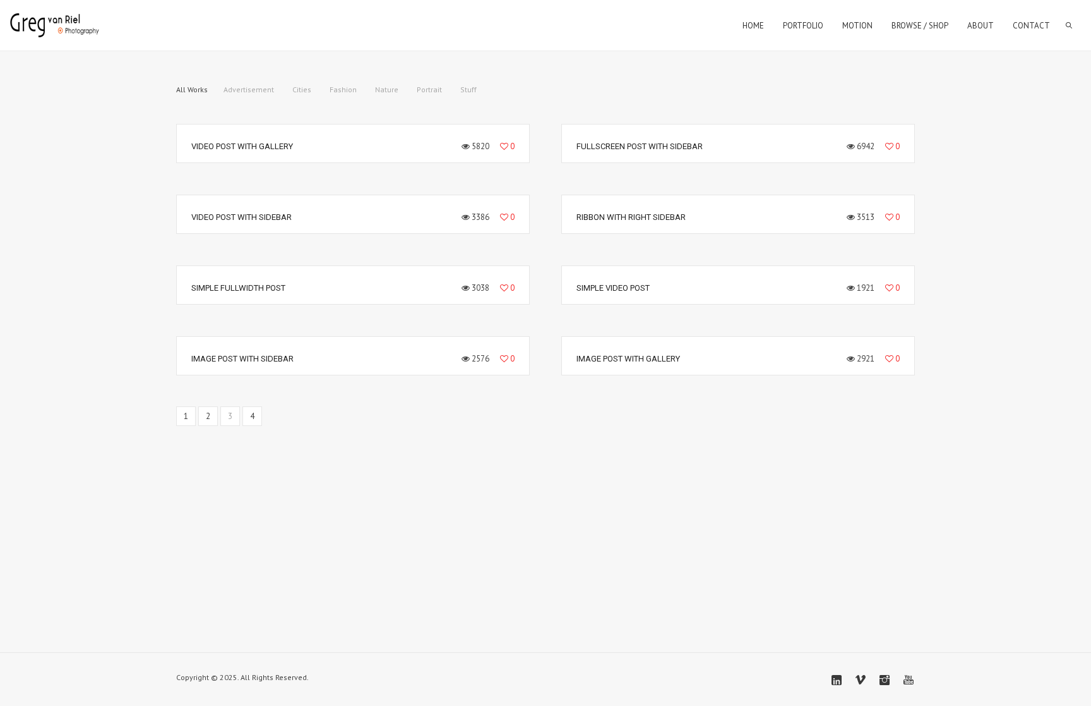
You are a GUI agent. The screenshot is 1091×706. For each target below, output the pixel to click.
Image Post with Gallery (628, 358)
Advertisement (249, 89)
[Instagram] (884, 680)
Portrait (429, 89)
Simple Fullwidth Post (238, 288)
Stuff (468, 89)
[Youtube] (908, 680)
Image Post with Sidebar (242, 358)
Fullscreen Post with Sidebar (639, 146)
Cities (301, 89)
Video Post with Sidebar (241, 217)
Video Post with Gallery (242, 146)
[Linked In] (836, 680)
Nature (386, 89)
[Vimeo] (860, 680)
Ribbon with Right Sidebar (631, 217)
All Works (192, 89)
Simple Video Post (613, 288)
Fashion (343, 89)
